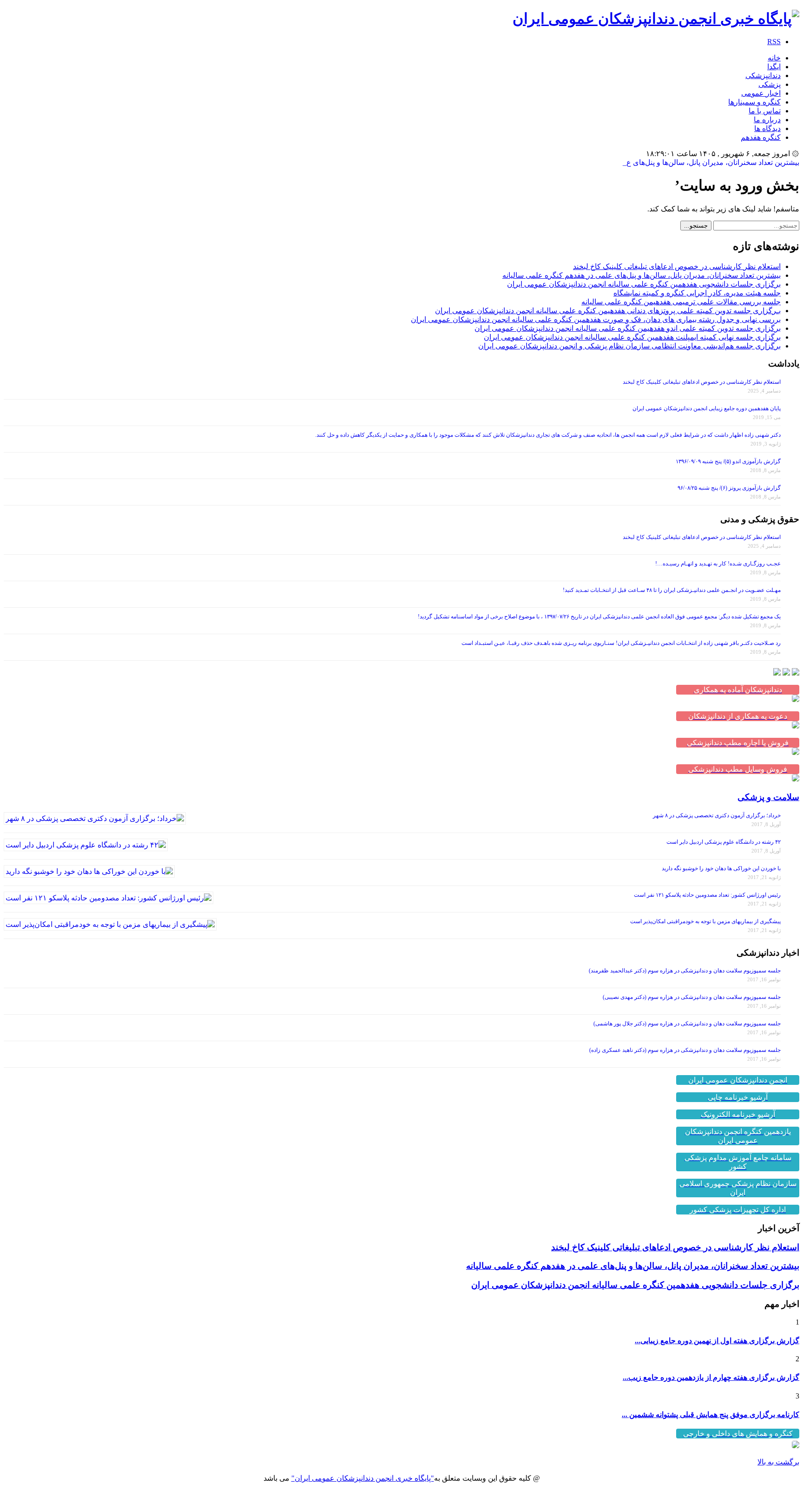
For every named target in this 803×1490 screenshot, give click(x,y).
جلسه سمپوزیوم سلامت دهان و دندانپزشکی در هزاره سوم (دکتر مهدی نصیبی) (692, 997)
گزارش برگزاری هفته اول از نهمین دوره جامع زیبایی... (717, 1341)
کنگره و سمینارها (754, 102)
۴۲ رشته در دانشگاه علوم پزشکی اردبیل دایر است (723, 842)
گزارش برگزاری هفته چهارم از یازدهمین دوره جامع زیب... (711, 1377)
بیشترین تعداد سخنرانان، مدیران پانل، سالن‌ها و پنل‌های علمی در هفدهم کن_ (683, 162)
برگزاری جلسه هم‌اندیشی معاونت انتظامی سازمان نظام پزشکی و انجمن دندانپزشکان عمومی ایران (629, 346)
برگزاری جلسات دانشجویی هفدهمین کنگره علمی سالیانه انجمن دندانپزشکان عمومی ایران (644, 284)
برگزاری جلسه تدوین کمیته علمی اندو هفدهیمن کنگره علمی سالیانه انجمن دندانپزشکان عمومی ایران (627, 328)
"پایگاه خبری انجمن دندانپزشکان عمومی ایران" (362, 1478)
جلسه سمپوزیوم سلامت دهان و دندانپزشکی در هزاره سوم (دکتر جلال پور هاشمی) (687, 1023)
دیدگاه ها (767, 128)
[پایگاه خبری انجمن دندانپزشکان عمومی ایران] (656, 18)
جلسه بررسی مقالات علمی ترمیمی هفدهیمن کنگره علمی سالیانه (681, 302)
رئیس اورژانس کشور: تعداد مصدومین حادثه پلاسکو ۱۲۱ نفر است (707, 895)
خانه (774, 58)
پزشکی (769, 84)
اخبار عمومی (761, 93)
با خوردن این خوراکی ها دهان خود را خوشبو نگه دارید (721, 868)
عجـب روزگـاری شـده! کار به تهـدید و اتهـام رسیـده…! (718, 563)
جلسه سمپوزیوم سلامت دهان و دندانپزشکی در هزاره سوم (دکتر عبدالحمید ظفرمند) (685, 970)
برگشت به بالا (778, 1462)
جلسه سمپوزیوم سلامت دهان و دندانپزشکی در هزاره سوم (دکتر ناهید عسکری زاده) (685, 1050)
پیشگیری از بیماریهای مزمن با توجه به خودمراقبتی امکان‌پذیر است (705, 921)
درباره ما (767, 120)
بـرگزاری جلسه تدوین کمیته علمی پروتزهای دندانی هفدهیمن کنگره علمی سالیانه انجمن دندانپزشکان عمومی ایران (608, 311)
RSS (774, 42)
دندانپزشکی (763, 75)
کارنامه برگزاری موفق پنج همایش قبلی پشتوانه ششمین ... (710, 1414)
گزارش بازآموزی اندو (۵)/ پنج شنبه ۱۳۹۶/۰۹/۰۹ (728, 461)
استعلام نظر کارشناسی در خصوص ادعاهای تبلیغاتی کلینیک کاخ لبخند (677, 266)
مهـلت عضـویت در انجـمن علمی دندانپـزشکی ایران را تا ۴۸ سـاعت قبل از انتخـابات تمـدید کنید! (672, 590)
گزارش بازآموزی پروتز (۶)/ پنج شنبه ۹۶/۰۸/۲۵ (729, 488)
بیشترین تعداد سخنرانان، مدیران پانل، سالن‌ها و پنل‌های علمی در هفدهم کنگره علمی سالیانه (641, 275)
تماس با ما (765, 111)
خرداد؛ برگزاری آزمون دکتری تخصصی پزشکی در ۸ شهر (717, 815)
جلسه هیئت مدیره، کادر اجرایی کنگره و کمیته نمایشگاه (697, 293)
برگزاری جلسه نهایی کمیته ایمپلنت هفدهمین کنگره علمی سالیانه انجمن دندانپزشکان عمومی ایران (632, 337)
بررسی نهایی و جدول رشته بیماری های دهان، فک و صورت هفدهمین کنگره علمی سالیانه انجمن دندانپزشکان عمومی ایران (596, 319)
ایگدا (774, 67)
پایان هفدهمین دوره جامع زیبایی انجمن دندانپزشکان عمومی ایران (706, 408)
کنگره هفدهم (761, 137)
